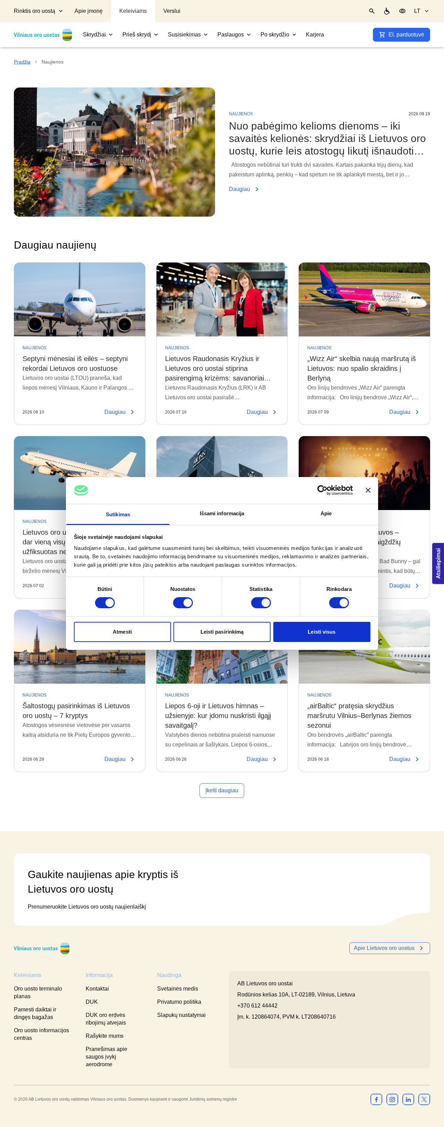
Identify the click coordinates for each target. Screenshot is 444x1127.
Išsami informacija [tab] (222, 513)
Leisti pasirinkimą (222, 632)
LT (417, 11)
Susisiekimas (184, 34)
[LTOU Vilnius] (41, 948)
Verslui (171, 11)
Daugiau (329, 189)
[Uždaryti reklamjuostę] (368, 490)
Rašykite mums (104, 1036)
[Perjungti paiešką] (371, 11)
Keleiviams (133, 11)
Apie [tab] (326, 513)
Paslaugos (230, 34)
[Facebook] (376, 1099)
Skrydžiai (94, 34)
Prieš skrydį (136, 34)
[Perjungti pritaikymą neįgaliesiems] (402, 11)
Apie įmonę (89, 11)
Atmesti (122, 632)
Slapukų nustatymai (181, 1015)
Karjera (315, 34)
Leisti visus (321, 632)
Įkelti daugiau (221, 790)
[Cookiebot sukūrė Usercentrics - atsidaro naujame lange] (322, 490)
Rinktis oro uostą (34, 11)
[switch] (183, 602)
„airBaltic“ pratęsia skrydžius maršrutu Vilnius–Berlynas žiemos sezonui (359, 715)
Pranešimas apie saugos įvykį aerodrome (106, 1056)
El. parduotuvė (406, 34)
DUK (92, 1002)
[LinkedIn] (408, 1099)
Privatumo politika (179, 1002)
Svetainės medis (177, 989)
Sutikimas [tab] (118, 514)
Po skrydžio (275, 34)
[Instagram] (392, 1099)
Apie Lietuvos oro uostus (384, 948)
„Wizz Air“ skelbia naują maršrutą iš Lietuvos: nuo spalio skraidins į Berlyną (361, 368)
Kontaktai (97, 989)
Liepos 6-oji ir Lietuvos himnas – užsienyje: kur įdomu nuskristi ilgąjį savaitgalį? (218, 715)
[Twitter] (424, 1099)
